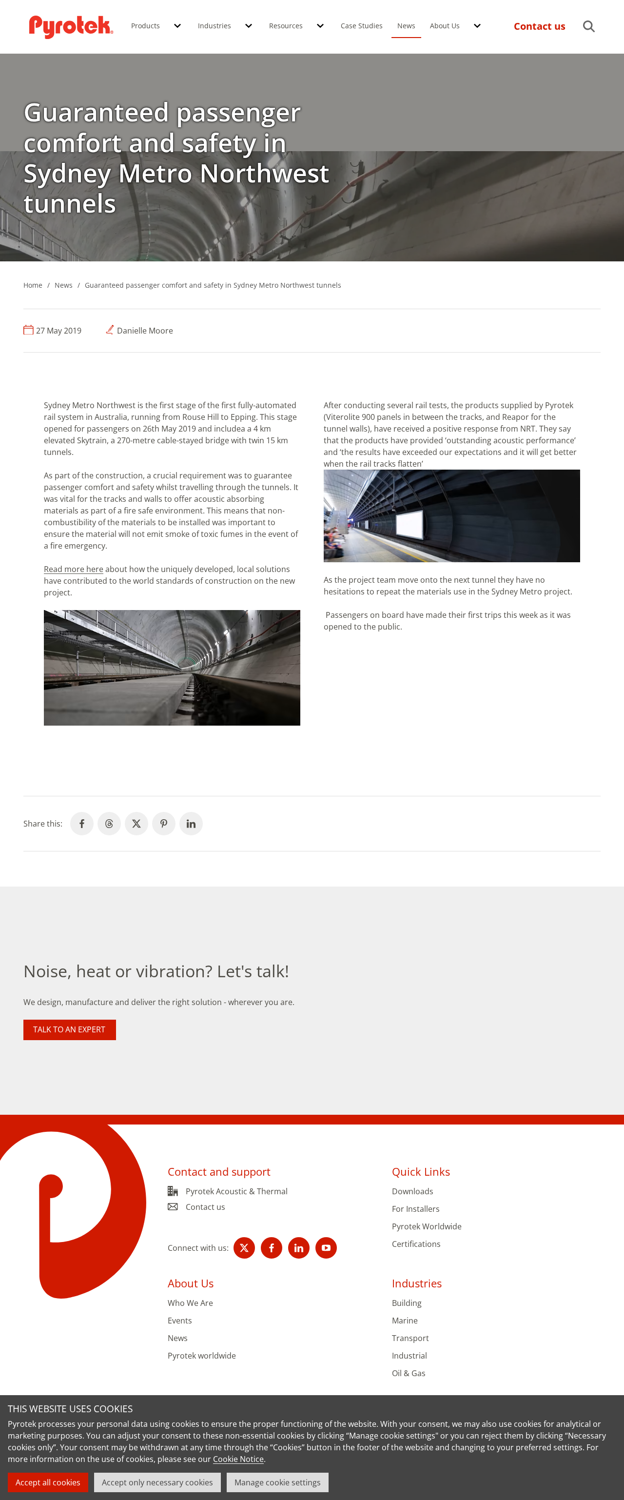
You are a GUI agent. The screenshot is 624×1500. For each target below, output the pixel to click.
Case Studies (362, 25)
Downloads (412, 1191)
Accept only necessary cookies (157, 1482)
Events (180, 1320)
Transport (410, 1338)
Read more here (73, 569)
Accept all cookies (48, 1482)
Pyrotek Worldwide (427, 1226)
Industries (214, 25)
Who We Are (190, 1303)
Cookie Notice (238, 1459)
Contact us (205, 1207)
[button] (177, 26)
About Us (445, 25)
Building (407, 1303)
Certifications (416, 1244)
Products (145, 25)
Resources (286, 25)
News (406, 25)
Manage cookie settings (277, 1482)
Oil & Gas (409, 1373)
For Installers (416, 1209)
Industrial (409, 1356)
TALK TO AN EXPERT (69, 1029)
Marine (405, 1320)
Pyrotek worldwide (202, 1356)
